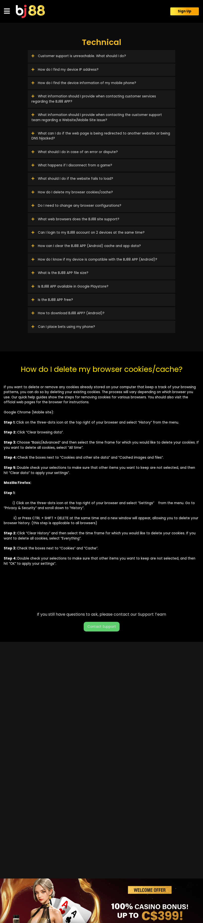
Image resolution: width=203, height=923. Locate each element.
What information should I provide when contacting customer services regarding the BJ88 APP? (93, 99)
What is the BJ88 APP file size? (62, 272)
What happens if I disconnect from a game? (74, 165)
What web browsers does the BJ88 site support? (78, 219)
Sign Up (184, 11)
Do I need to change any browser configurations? (79, 205)
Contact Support (101, 626)
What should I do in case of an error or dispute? (77, 152)
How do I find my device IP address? (68, 69)
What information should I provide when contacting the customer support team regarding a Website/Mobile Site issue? (96, 117)
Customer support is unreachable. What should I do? (81, 56)
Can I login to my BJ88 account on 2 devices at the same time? (91, 232)
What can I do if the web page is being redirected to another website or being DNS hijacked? (100, 136)
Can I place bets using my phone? (66, 326)
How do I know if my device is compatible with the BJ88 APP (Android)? (97, 259)
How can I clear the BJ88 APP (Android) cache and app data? (89, 246)
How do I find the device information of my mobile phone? (86, 83)
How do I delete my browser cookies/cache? (75, 192)
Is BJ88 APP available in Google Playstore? (72, 286)
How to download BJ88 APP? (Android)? (70, 313)
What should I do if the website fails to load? (75, 178)
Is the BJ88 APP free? (55, 299)
